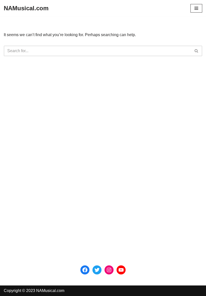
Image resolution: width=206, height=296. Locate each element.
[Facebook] (84, 269)
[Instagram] (109, 269)
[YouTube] (121, 269)
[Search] (196, 51)
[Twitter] (96, 269)
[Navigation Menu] (196, 8)
